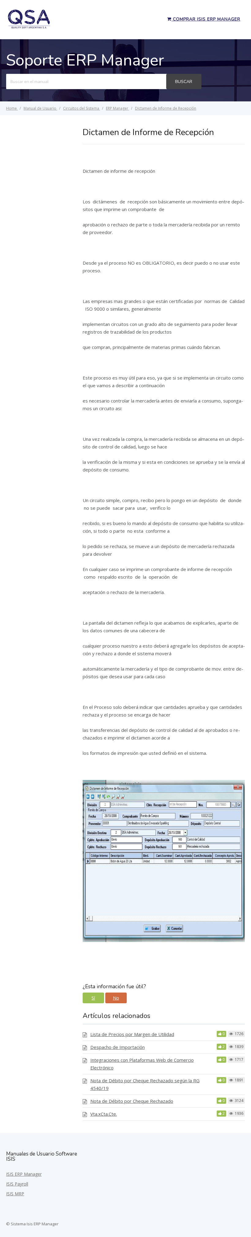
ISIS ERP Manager (24, 1174)
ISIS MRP (15, 1194)
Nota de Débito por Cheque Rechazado (131, 1101)
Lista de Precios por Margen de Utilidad (132, 1034)
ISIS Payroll (17, 1184)
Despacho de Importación (117, 1047)
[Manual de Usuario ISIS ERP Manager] (29, 28)
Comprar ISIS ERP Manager (205, 19)
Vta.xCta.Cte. (103, 1114)
